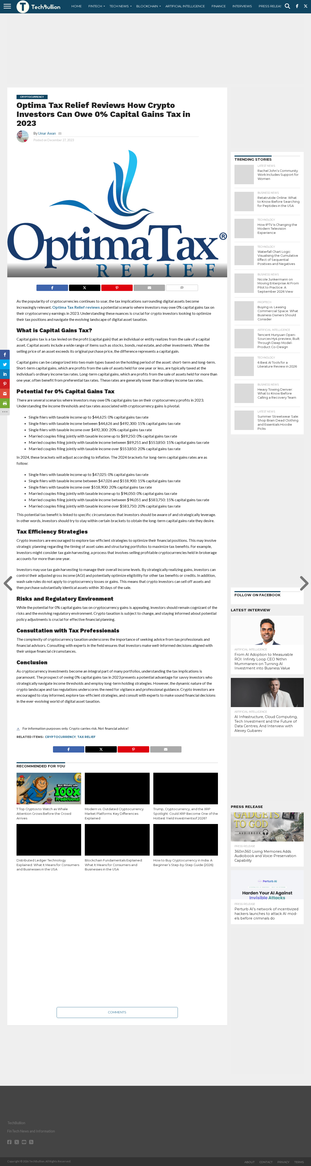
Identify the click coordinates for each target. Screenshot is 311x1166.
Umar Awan (47, 133)
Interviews (242, 6)
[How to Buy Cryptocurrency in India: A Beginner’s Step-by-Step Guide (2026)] (185, 843)
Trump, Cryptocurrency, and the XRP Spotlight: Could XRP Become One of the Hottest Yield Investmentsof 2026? (185, 813)
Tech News (119, 6)
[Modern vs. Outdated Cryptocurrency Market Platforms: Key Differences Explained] (117, 792)
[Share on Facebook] (52, 286)
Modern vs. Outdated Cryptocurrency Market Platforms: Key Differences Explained (114, 813)
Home (76, 6)
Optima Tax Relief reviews (76, 307)
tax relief (86, 737)
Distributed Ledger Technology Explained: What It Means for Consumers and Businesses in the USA (48, 865)
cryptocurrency (60, 737)
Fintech (95, 6)
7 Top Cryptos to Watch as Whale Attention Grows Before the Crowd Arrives (44, 813)
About (249, 1162)
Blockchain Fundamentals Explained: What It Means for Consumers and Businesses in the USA (114, 865)
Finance (219, 6)
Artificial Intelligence (185, 6)
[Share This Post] (84, 286)
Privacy (283, 1162)
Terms (299, 1162)
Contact (266, 1162)
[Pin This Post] (117, 286)
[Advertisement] (155, 50)
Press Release (271, 6)
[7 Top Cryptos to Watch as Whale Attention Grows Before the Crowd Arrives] (49, 792)
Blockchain (147, 6)
